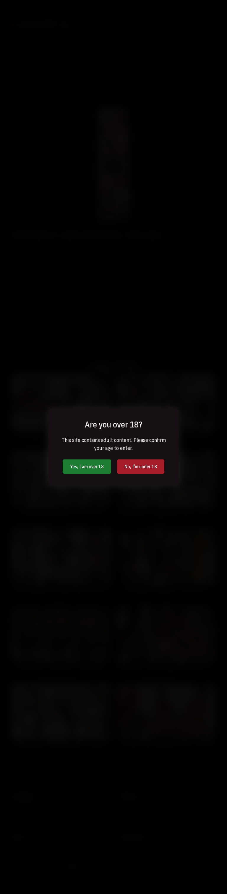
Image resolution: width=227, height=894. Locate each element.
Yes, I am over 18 (87, 466)
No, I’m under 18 (140, 466)
